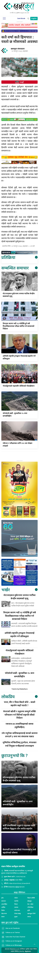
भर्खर (5, 590)
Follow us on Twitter (13, 932)
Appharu (28, 951)
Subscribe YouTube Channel (15, 937)
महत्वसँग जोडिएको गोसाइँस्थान (18, 386)
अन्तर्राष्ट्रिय (4, 904)
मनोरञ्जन (17, 910)
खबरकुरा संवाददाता (18, 48)
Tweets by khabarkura (19, 689)
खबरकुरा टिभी (31, 913)
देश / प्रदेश (30, 904)
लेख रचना (4, 913)
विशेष (3, 910)
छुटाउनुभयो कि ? (14, 755)
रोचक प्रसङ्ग (17, 913)
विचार (16, 904)
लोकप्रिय (8, 696)
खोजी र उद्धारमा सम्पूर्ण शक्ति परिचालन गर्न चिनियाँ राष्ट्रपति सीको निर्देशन (19, 714)
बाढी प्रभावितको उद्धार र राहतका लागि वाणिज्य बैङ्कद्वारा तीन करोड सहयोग (19, 827)
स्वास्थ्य (16, 907)
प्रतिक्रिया (8, 257)
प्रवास (2, 917)
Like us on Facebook (13, 928)
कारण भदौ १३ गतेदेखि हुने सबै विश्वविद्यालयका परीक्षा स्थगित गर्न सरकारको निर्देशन (18, 326)
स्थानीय (16, 901)
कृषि (28, 910)
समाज (29, 917)
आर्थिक (3, 907)
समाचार (3, 901)
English (34, 18)
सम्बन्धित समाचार (15, 268)
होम (2, 898)
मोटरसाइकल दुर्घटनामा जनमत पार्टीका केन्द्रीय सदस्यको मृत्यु (19, 779)
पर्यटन (16, 898)
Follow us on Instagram (14, 941)
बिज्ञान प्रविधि (31, 898)
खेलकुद (29, 901)
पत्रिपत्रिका (30, 907)
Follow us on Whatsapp (14, 945)
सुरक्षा (16, 917)
